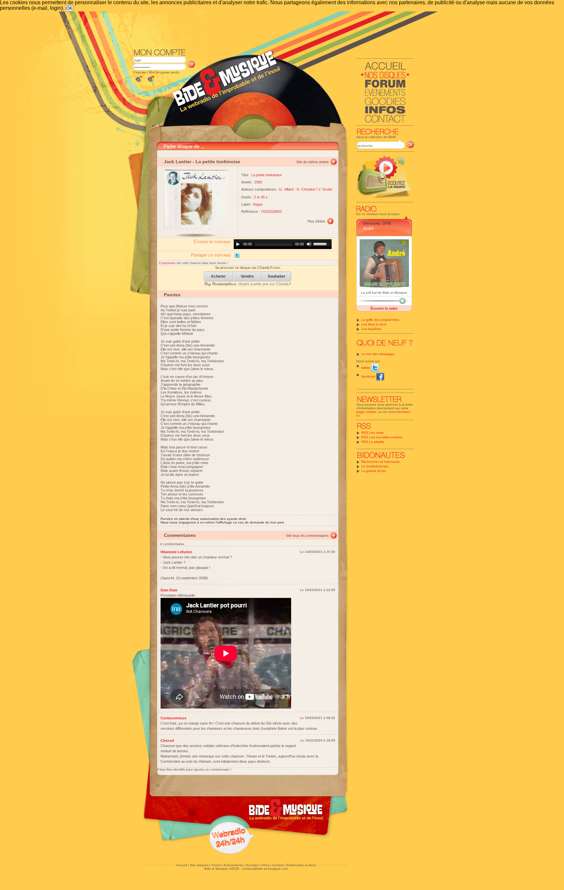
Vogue (257, 204)
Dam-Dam (169, 590)
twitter (366, 367)
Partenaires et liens (301, 865)
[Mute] (309, 244)
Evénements (233, 865)
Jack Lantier (177, 161)
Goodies (252, 865)
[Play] (238, 244)
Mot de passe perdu (164, 72)
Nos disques (199, 865)
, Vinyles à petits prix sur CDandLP (247, 284)
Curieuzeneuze (173, 718)
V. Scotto (325, 189)
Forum (216, 865)
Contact (278, 865)
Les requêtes (371, 329)
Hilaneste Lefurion (176, 552)
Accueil (181, 865)
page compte (366, 412)
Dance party (371, 223)
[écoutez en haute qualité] (150, 82)
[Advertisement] (273, 29)
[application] (283, 244)
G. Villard (286, 189)
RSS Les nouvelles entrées (381, 437)
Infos (265, 865)
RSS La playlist (372, 442)
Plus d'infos (316, 221)
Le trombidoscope (374, 466)
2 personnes (168, 263)
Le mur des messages (378, 354)
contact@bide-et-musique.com (265, 868)
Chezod (167, 740)
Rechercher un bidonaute (380, 461)
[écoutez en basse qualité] (138, 82)
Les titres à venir (373, 324)
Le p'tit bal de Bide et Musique (384, 292)
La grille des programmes (380, 319)
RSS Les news (372, 432)
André (368, 228)
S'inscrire (139, 72)
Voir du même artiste (312, 162)
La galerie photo (373, 471)
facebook (368, 376)
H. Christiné (306, 189)
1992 (258, 182)
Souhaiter (277, 276)
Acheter (218, 276)
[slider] (322, 243)
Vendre (247, 276)
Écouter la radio (384, 308)
